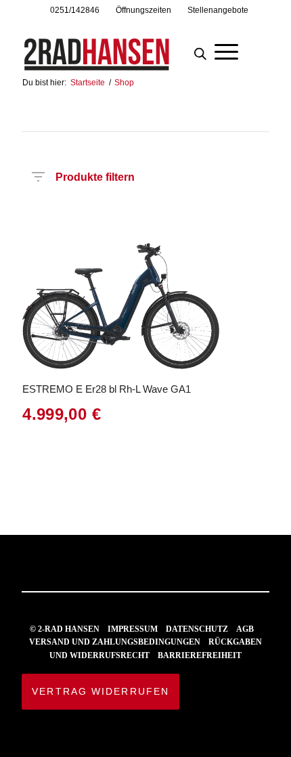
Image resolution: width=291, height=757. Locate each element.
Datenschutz (197, 629)
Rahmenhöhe (124, 216)
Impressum (133, 629)
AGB (245, 629)
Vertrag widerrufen (100, 691)
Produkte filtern (95, 174)
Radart (94, 216)
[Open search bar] (200, 50)
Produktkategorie (63, 216)
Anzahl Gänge (248, 220)
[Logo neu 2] (120, 47)
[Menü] (226, 50)
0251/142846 (74, 10)
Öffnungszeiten (143, 10)
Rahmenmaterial (187, 216)
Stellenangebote (217, 10)
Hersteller (32, 216)
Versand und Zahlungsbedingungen (114, 642)
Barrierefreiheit (200, 655)
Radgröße (156, 216)
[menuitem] (75, 10)
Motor (217, 216)
